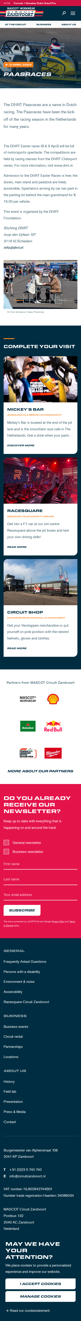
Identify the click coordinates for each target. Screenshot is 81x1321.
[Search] (63, 13)
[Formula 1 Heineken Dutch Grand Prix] (27, 753)
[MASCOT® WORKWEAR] (27, 699)
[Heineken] (27, 726)
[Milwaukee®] (53, 753)
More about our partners (40, 771)
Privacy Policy (58, 921)
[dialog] (40, 1278)
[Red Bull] (53, 726)
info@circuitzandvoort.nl (27, 1176)
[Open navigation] (72, 13)
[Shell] (53, 699)
